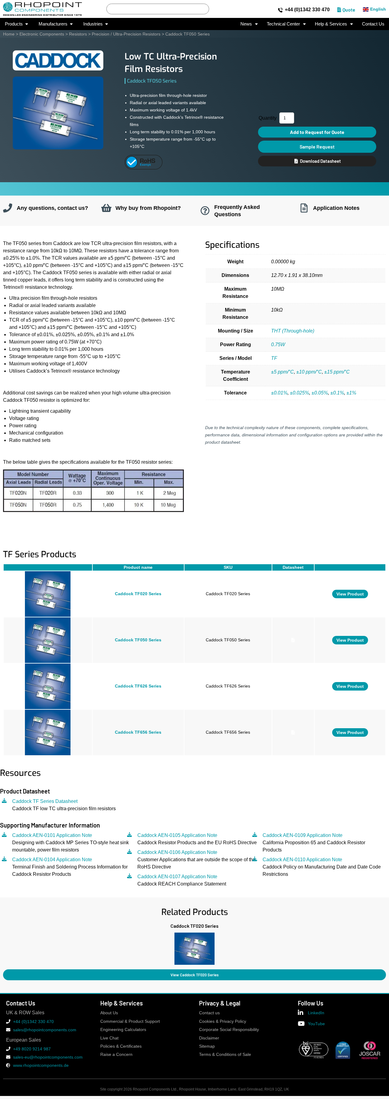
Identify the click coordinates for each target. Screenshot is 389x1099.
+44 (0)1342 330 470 (307, 9)
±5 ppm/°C (282, 371)
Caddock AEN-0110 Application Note (302, 859)
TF (274, 358)
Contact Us (373, 23)
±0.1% (337, 392)
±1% (351, 392)
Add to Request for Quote (317, 132)
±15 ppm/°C (337, 371)
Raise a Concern (116, 1054)
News (246, 23)
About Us (109, 1013)
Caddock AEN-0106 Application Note (177, 852)
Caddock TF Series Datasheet (44, 801)
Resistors (78, 34)
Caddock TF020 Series (138, 594)
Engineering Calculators (123, 1029)
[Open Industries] (106, 24)
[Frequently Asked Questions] (205, 210)
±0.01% (279, 392)
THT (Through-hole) (292, 330)
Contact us (209, 1013)
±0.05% (320, 392)
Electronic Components (41, 34)
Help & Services (331, 23)
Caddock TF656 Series (138, 732)
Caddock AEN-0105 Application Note (177, 835)
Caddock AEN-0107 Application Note (177, 876)
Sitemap (207, 1046)
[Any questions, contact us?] (7, 208)
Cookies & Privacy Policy (222, 1021)
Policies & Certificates (121, 1046)
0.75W (278, 344)
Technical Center (283, 23)
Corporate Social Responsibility (229, 1029)
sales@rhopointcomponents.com (44, 1029)
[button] (3, 947)
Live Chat (109, 1038)
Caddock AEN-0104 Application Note (52, 859)
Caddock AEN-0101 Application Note (52, 835)
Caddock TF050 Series (138, 640)
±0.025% (299, 392)
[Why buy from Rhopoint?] (106, 208)
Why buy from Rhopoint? (148, 208)
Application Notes (336, 208)
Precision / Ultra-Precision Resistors (126, 34)
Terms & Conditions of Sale (225, 1054)
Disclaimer (209, 1038)
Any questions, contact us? (52, 208)
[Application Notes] (303, 208)
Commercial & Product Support (130, 1021)
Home (9, 34)
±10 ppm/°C (309, 371)
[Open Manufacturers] (71, 24)
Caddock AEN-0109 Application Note (303, 835)
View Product (350, 594)
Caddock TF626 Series (138, 686)
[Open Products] (26, 24)
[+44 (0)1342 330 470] (280, 10)
